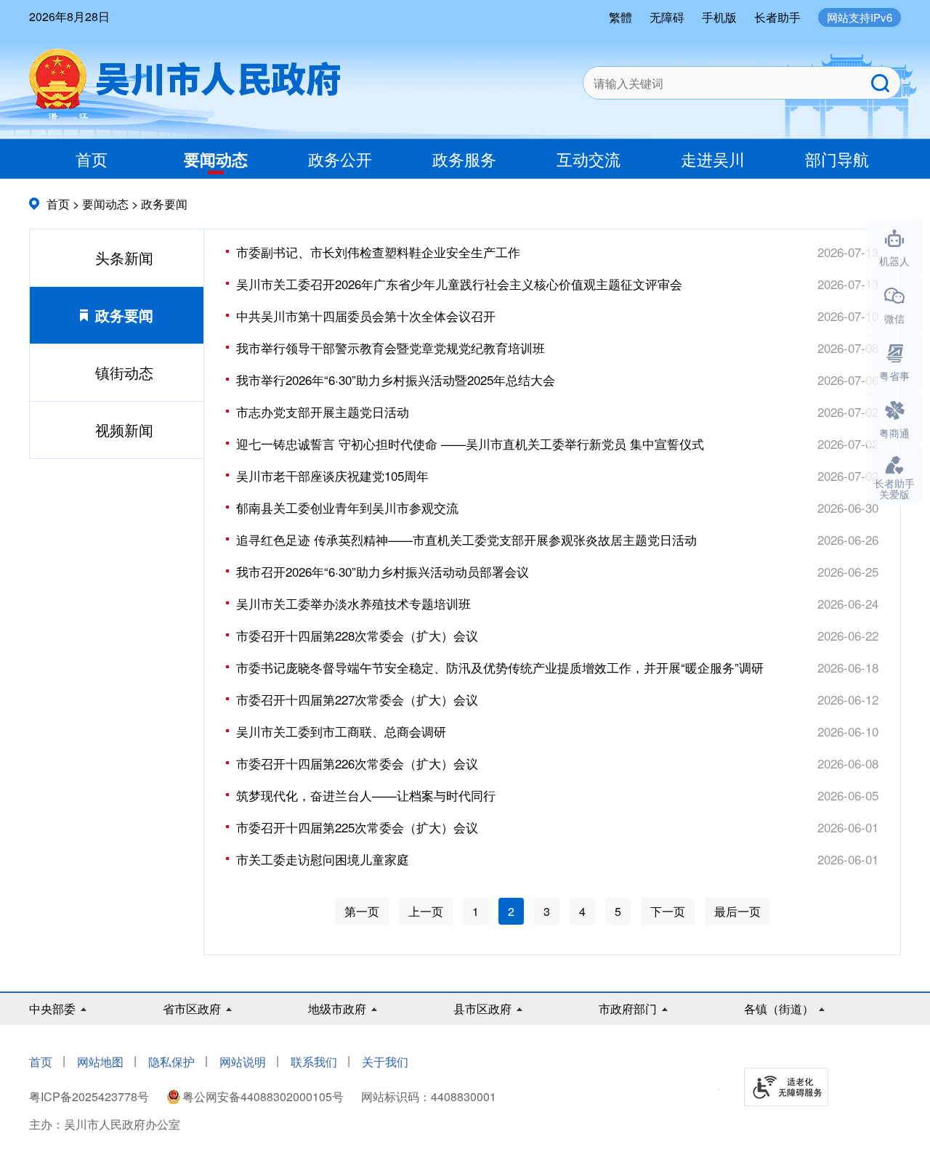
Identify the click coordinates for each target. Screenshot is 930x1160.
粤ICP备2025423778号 (90, 1096)
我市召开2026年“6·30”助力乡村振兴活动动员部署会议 (382, 571)
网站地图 (100, 1061)
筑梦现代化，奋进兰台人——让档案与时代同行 (366, 795)
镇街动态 (124, 372)
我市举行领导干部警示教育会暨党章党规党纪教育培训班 (390, 347)
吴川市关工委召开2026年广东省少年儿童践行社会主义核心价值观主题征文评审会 (459, 284)
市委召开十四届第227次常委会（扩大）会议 (357, 699)
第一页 (361, 911)
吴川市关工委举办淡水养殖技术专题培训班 (353, 603)
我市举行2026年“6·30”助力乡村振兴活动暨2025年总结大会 (395, 379)
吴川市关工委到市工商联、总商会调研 (341, 731)
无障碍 (667, 17)
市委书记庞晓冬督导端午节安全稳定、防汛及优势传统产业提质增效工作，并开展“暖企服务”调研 (500, 667)
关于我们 (385, 1061)
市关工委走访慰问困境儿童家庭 (322, 859)
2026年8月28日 (69, 16)
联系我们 (314, 1061)
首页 (92, 158)
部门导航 (837, 158)
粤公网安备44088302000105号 (263, 1096)
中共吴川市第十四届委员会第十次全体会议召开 (366, 316)
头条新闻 (124, 257)
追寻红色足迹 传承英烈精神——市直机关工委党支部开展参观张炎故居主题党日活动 (466, 539)
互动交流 (588, 158)
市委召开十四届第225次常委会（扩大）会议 (357, 827)
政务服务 (464, 158)
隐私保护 (171, 1061)
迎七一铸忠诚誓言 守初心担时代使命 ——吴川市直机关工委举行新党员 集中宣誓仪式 (470, 443)
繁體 (620, 17)
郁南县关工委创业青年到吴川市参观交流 (347, 507)
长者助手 (777, 17)
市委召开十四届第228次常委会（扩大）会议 (357, 635)
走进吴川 (713, 158)
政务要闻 (164, 203)
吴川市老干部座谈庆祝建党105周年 (332, 475)
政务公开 (340, 158)
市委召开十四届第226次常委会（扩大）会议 (357, 763)
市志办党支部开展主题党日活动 (322, 411)
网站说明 (242, 1061)
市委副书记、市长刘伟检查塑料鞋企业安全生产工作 (378, 252)
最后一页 (737, 911)
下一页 (667, 911)
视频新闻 (124, 429)
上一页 (425, 911)
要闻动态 (216, 159)
